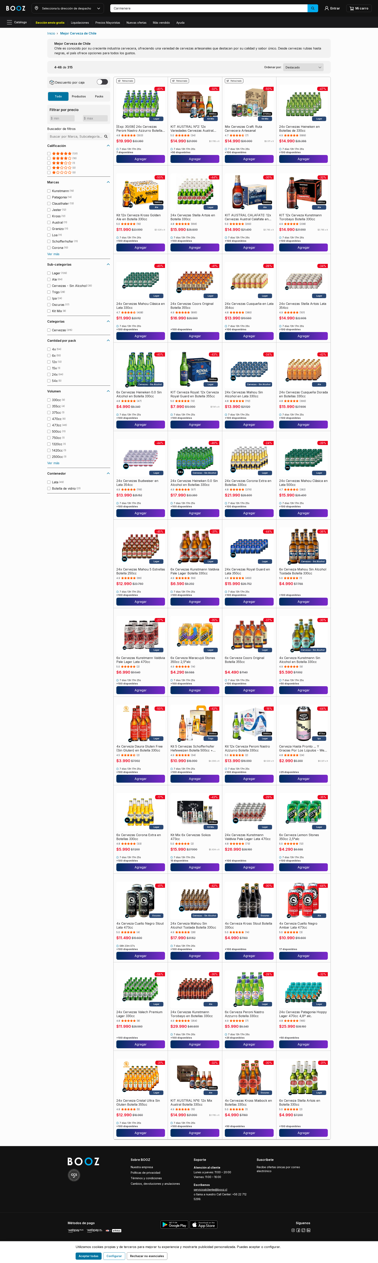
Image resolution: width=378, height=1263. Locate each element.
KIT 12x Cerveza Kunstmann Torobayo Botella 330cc (300, 217)
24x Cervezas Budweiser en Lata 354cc (137, 483)
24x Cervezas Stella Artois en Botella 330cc (192, 217)
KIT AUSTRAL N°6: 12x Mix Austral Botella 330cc (191, 1102)
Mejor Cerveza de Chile (78, 33)
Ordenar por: (273, 67)
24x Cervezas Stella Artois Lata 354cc (302, 306)
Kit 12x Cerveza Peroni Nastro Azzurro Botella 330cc (247, 748)
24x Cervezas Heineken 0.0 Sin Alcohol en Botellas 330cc (194, 483)
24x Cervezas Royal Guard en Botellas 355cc (193, 1191)
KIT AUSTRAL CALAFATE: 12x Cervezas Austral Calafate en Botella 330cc (248, 217)
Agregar (140, 159)
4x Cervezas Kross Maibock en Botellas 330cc (248, 1102)
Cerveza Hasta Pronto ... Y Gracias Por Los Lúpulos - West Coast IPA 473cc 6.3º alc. (303, 748)
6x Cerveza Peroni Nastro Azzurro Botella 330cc (244, 1014)
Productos (79, 96)
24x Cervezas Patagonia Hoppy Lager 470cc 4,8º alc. (303, 1014)
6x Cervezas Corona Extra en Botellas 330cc (138, 837)
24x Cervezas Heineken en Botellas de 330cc (299, 129)
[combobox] (303, 67)
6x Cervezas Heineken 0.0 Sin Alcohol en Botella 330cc (139, 394)
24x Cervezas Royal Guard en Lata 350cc (247, 571)
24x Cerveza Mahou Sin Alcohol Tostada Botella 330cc (193, 925)
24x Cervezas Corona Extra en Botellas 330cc (248, 483)
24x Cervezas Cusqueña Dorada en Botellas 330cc (303, 394)
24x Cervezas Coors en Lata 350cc (246, 1191)
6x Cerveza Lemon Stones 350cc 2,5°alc (299, 837)
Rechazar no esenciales (147, 1256)
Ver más (53, 254)
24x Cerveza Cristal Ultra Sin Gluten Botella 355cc (138, 1102)
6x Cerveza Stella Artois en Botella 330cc (299, 1102)
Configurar (114, 1256)
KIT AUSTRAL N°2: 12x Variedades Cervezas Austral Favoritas (191, 129)
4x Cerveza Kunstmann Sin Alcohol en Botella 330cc (299, 660)
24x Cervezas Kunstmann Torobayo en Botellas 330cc (191, 1014)
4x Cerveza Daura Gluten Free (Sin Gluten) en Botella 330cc (139, 748)
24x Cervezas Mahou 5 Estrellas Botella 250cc (140, 571)
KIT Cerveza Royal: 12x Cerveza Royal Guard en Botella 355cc (194, 394)
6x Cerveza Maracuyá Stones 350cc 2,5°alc (192, 660)
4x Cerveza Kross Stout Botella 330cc (248, 925)
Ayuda (180, 22)
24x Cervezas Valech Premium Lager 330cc (139, 1014)
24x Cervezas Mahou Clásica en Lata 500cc (303, 483)
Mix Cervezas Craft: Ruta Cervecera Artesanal (243, 129)
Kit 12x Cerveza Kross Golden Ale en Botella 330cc (138, 217)
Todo (58, 96)
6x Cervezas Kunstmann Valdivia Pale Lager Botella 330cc (194, 571)
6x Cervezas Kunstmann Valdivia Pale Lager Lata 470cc (140, 660)
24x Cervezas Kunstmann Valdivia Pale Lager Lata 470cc (248, 837)
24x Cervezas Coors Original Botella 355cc (191, 306)
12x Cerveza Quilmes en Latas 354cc (138, 1191)
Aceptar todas (88, 1256)
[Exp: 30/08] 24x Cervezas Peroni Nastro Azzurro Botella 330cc (139, 129)
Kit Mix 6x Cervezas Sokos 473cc (190, 837)
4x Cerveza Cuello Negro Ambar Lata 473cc (298, 925)
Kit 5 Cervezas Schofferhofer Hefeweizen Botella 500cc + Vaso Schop (192, 748)
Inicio (51, 33)
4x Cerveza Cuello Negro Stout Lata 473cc (140, 925)
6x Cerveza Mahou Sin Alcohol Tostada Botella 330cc (302, 571)
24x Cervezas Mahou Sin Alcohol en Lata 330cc (244, 394)
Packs (99, 96)
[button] (214, 8)
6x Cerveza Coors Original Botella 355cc (244, 660)
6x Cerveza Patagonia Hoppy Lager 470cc (301, 1191)
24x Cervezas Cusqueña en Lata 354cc (249, 306)
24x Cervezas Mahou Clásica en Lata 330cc (140, 306)
